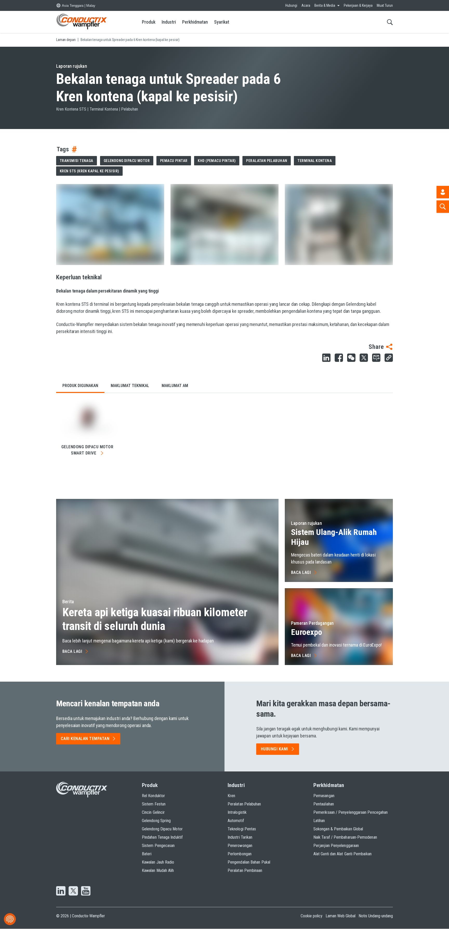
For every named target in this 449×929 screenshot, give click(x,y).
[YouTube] (85, 891)
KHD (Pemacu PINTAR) (217, 161)
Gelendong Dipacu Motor (127, 161)
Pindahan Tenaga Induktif (162, 837)
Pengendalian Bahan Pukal (249, 862)
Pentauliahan (323, 804)
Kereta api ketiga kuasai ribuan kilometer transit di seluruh (154, 619)
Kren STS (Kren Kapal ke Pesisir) (89, 171)
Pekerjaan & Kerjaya (358, 5)
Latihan (319, 820)
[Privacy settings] (10, 919)
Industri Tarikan (240, 837)
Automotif (236, 820)
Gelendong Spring (156, 820)
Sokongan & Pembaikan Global (338, 828)
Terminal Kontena (315, 161)
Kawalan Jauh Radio (158, 862)
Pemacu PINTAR (173, 161)
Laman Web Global (340, 915)
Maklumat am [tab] (175, 385)
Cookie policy (311, 915)
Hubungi (291, 5)
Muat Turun (385, 5)
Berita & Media (324, 5)
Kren (231, 795)
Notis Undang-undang (376, 915)
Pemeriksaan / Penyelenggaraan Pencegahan (350, 812)
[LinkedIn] (60, 891)
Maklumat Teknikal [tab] (130, 385)
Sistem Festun (154, 804)
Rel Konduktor (153, 795)
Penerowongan (240, 845)
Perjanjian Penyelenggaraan (336, 845)
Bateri (146, 853)
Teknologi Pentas (242, 828)
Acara (305, 5)
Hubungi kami (274, 749)
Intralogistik (237, 812)
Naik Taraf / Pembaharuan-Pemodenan (345, 837)
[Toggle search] (390, 22)
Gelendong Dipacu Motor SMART (87, 450)
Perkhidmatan (195, 22)
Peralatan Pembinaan (245, 870)
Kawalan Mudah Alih (158, 870)
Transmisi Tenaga (76, 161)
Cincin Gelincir (153, 812)
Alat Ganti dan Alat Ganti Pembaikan (342, 853)
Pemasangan (323, 795)
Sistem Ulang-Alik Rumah (334, 537)
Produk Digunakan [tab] (80, 385)
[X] (73, 891)
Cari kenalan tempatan (85, 738)
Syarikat (221, 22)
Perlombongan (240, 853)
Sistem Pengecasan (158, 845)
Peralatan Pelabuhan (266, 161)
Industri (169, 22)
